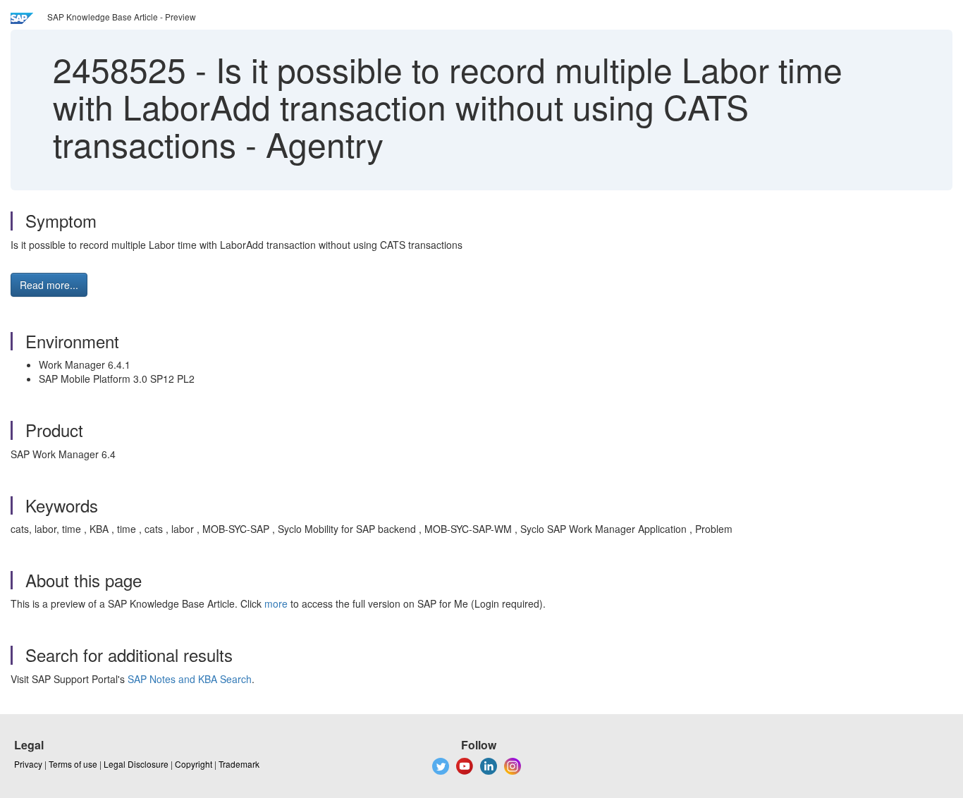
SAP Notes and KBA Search (190, 679)
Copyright (193, 764)
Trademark (239, 764)
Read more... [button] (49, 285)
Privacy (28, 764)
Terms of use (73, 764)
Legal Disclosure (136, 764)
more (276, 603)
